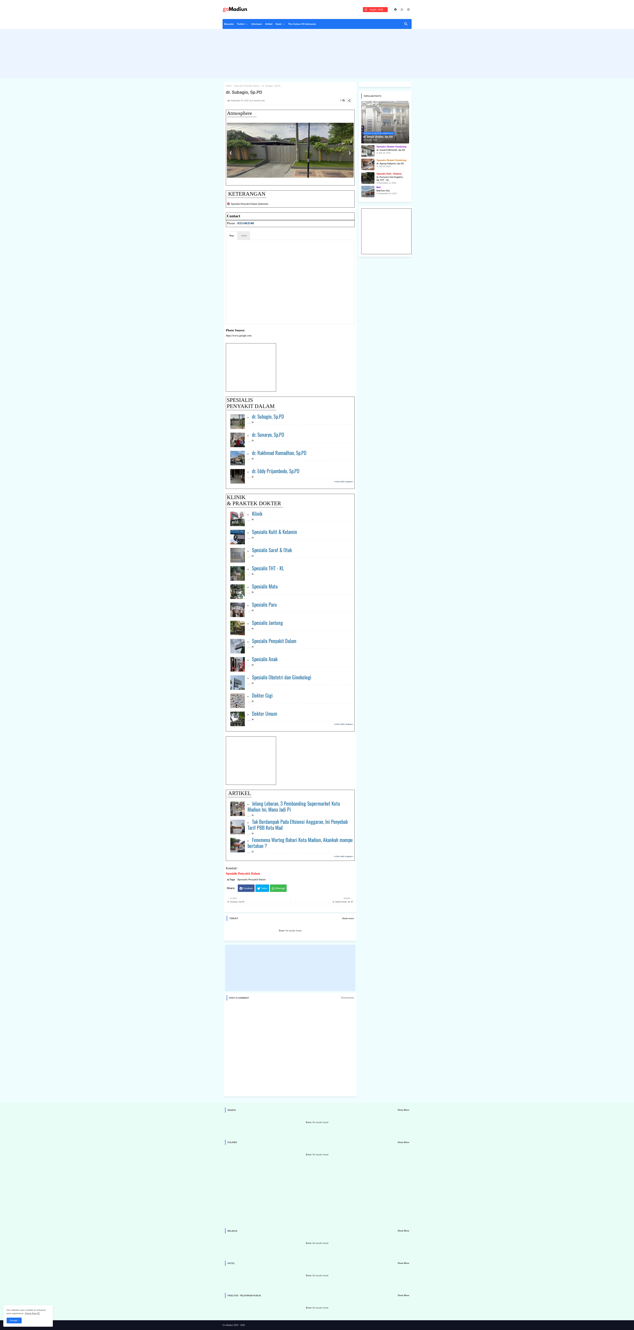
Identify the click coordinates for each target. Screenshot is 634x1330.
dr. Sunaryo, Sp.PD (268, 434)
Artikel (268, 24)
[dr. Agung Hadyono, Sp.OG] (367, 164)
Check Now (31, 1313)
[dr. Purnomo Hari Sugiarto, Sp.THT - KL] (367, 178)
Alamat (244, 236)
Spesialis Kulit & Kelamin (274, 531)
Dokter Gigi (262, 695)
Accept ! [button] (14, 1320)
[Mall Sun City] (367, 191)
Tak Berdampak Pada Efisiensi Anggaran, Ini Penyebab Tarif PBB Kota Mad (297, 824)
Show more (348, 918)
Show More (403, 1110)
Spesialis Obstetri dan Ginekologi (281, 677)
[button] (406, 24)
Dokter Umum (264, 713)
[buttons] (395, 9)
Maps (231, 236)
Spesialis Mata (265, 586)
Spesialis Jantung (267, 622)
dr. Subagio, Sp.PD (268, 416)
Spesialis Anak (265, 659)
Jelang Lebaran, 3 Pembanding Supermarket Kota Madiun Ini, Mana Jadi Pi (293, 806)
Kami (278, 24)
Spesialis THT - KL (268, 568)
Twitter (264, 888)
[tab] (229, 25)
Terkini (241, 24)
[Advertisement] (317, 54)
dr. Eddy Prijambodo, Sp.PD (276, 471)
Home (228, 86)
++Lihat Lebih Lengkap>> (344, 482)
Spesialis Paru (264, 604)
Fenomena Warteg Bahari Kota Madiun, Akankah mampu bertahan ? (300, 842)
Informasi (256, 24)
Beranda (229, 24)
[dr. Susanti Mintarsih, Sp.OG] (367, 151)
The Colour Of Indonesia (302, 24)
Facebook (248, 888)
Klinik (257, 513)
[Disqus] (290, 1048)
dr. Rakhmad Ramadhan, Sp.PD (279, 452)
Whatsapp (280, 888)
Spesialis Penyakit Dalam (246, 86)
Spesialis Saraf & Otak (272, 550)
